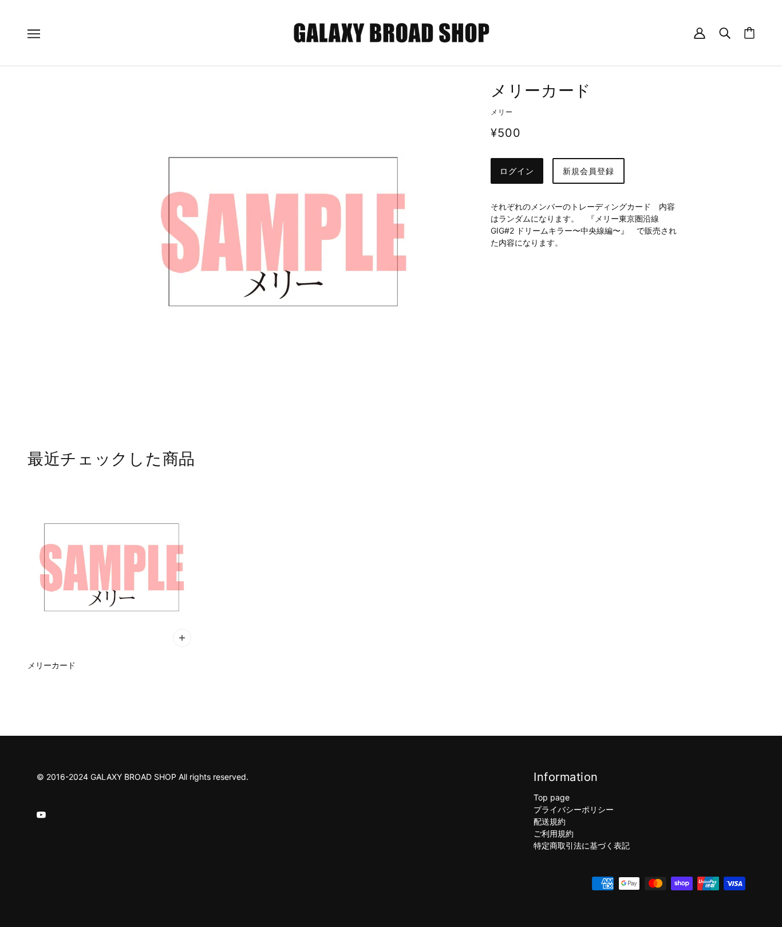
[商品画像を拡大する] (283, 232)
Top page (552, 797)
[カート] (749, 33)
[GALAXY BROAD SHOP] (391, 32)
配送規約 (550, 821)
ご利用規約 (554, 833)
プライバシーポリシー (574, 809)
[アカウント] (699, 32)
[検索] (724, 32)
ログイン (517, 171)
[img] (41, 814)
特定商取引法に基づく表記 (582, 845)
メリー (502, 112)
